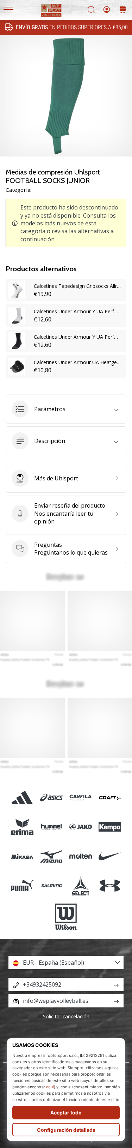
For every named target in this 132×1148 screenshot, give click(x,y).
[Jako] (80, 826)
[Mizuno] (51, 856)
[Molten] (80, 856)
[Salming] (51, 885)
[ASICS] (51, 797)
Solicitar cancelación (66, 1016)
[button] (66, 409)
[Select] (80, 885)
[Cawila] (80, 797)
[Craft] (110, 797)
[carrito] (122, 10)
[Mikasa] (22, 856)
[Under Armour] (110, 885)
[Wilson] (66, 917)
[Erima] (22, 826)
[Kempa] (110, 826)
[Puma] (22, 885)
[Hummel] (51, 826)
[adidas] (22, 797)
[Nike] (110, 856)
